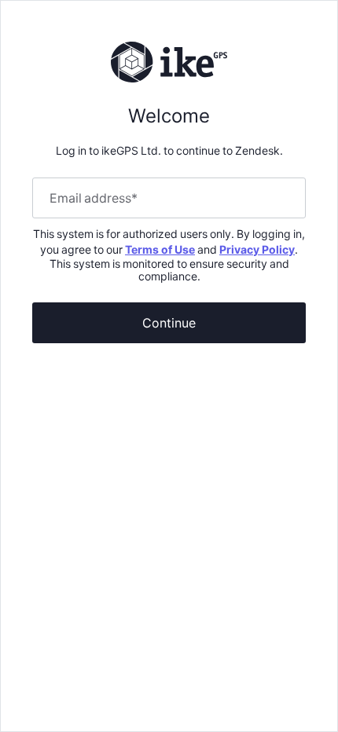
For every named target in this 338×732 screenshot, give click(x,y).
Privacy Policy (257, 249)
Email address (94, 198)
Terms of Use (160, 249)
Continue (169, 322)
